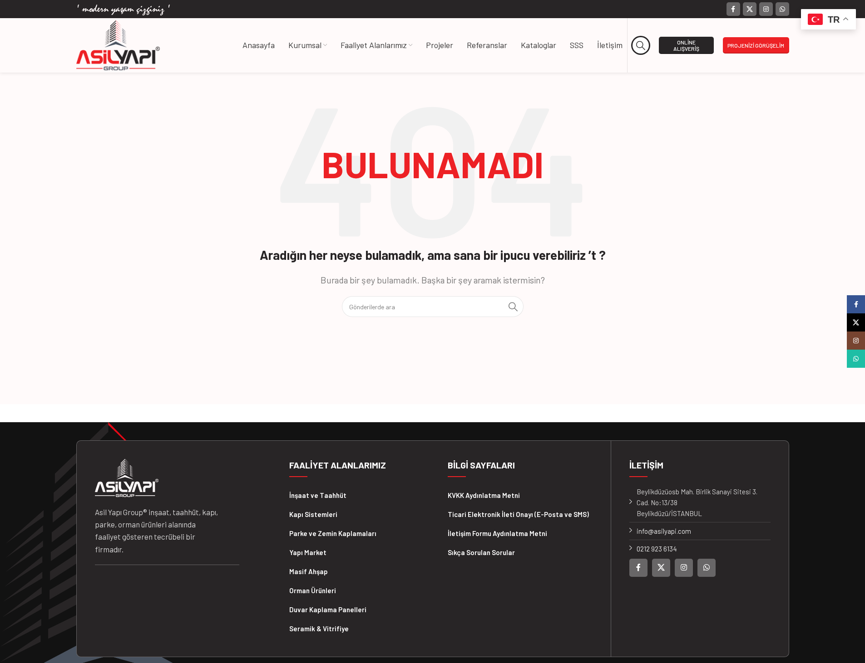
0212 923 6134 (657, 549)
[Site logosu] (118, 44)
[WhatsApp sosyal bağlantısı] (782, 9)
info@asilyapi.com (664, 531)
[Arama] (641, 45)
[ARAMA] (513, 306)
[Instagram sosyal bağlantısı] (766, 9)
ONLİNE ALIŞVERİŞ (686, 45)
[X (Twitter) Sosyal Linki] (749, 9)
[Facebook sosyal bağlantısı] (733, 9)
